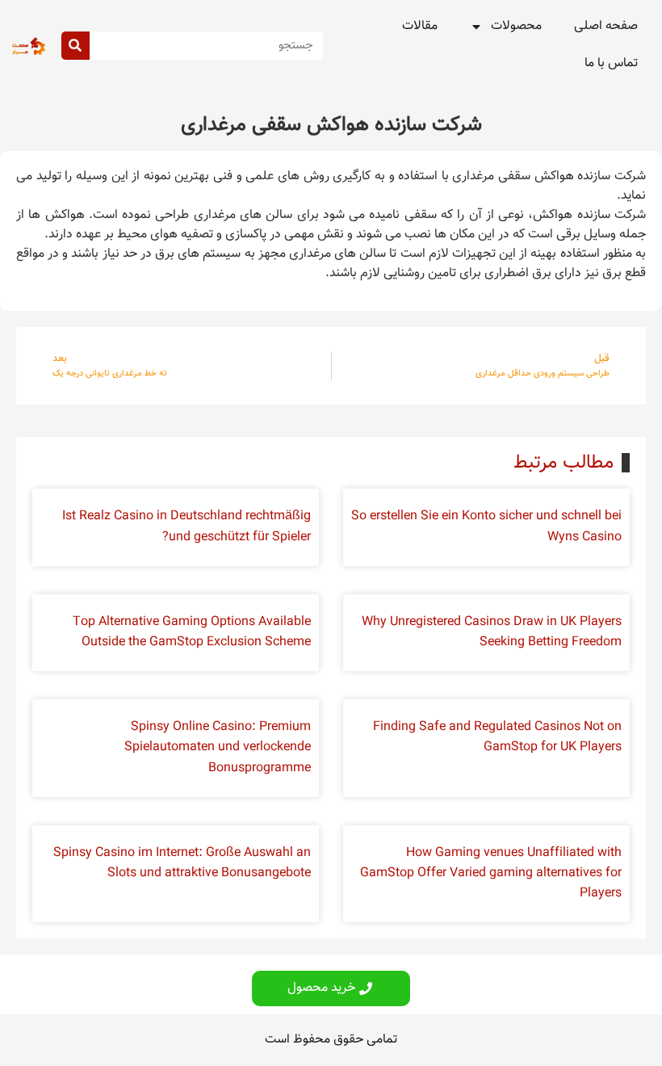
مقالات (420, 26)
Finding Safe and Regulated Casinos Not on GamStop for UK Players (497, 737)
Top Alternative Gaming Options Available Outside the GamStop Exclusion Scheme (192, 632)
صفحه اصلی (606, 26)
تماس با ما (611, 63)
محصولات (516, 26)
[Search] (75, 45)
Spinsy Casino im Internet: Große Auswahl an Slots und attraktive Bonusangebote (182, 863)
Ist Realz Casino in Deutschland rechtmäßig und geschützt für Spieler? (186, 526)
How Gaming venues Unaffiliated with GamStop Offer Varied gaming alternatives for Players (491, 873)
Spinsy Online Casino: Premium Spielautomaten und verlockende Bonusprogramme (217, 747)
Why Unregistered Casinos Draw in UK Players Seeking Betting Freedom (492, 632)
